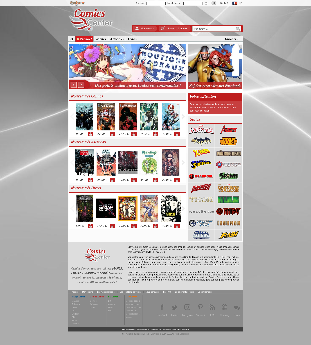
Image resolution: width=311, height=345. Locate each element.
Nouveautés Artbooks (88, 142)
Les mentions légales (106, 292)
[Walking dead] (228, 158)
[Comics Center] (91, 31)
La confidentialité (205, 292)
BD (109, 301)
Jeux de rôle (131, 311)
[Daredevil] (201, 193)
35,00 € (124, 180)
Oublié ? (224, 3)
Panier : (177, 28)
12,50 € (102, 226)
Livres (74, 307)
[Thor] (201, 204)
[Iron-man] (228, 228)
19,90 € (145, 226)
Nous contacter (152, 292)
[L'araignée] (201, 134)
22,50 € (102, 134)
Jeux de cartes (132, 304)
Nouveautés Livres (86, 188)
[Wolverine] (201, 216)
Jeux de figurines (133, 307)
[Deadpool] (201, 181)
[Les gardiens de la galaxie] (228, 193)
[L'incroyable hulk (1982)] (228, 204)
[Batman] (201, 146)
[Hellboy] (228, 216)
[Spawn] (228, 181)
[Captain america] (228, 169)
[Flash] (228, 240)
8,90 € (80, 226)
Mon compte (147, 28)
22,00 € (167, 180)
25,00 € (102, 180)
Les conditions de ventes (130, 292)
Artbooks (76, 304)
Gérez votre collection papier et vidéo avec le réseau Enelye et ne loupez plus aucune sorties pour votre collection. (213, 107)
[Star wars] (228, 146)
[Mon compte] (137, 29)
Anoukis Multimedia (180, 334)
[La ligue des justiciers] (201, 240)
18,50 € (80, 134)
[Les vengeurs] (228, 134)
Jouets (129, 317)
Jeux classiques (133, 314)
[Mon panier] (163, 29)
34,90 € (145, 180)
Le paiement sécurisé (184, 292)
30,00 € (167, 134)
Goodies (75, 323)
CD (73, 317)
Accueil (75, 292)
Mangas (75, 301)
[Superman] (201, 169)
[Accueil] (71, 39)
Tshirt (74, 320)
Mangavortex (157, 329)
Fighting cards (143, 329)
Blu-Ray (75, 314)
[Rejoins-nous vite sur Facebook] (215, 88)
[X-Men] (201, 158)
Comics (93, 301)
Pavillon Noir (183, 329)
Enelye (146, 334)
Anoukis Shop (170, 329)
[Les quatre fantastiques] (201, 228)
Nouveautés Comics (87, 96)
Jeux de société (133, 301)
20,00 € (124, 226)
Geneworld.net (128, 329)
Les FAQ (167, 292)
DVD (74, 311)
